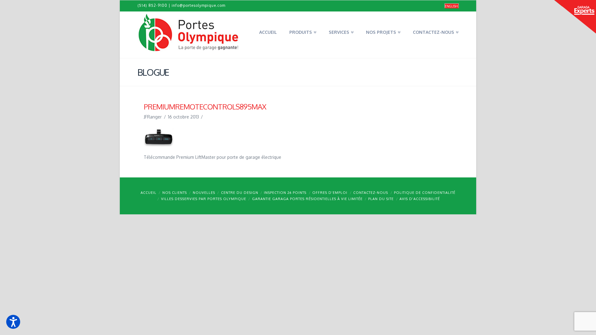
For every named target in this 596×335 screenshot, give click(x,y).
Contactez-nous (370, 192)
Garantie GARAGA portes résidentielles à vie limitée (307, 199)
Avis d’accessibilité (420, 199)
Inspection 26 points (285, 192)
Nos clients (174, 192)
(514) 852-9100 (152, 5)
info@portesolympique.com (198, 5)
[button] (13, 322)
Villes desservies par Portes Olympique (203, 199)
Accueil (148, 192)
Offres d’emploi (329, 192)
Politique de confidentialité (424, 192)
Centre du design (239, 192)
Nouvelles (204, 192)
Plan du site (381, 199)
